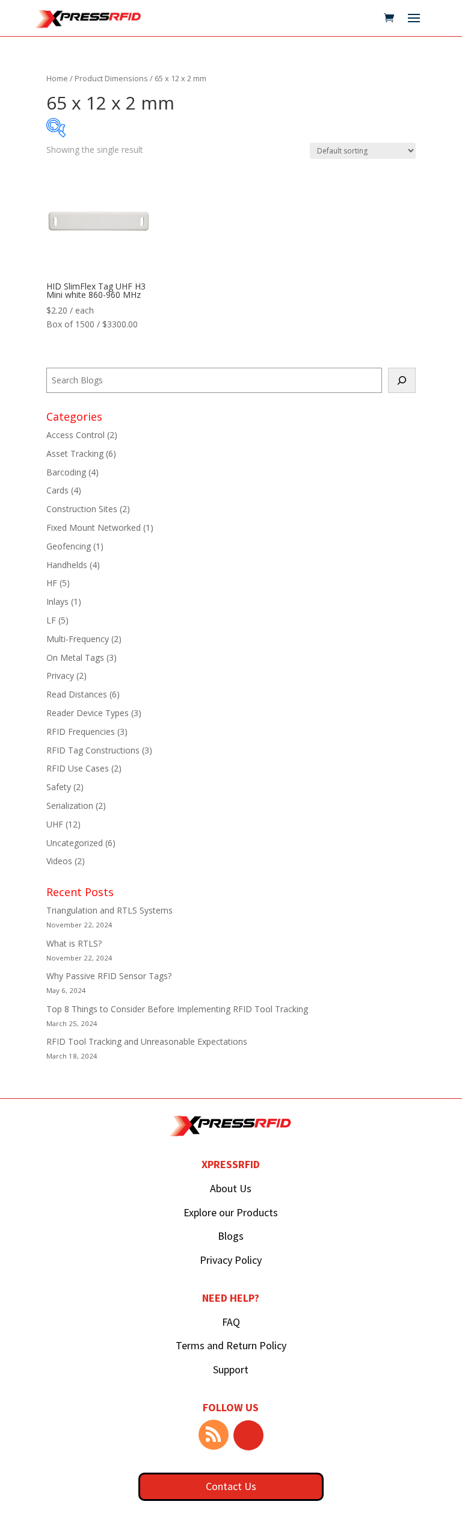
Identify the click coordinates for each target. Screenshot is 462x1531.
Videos (59, 861)
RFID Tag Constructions (93, 750)
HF (51, 583)
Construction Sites (81, 509)
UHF (54, 824)
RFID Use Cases (77, 768)
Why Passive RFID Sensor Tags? (108, 976)
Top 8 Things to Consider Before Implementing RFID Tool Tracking (177, 1009)
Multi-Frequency (77, 639)
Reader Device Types (87, 713)
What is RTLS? (74, 943)
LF (51, 620)
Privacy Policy (231, 1260)
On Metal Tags (75, 657)
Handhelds (66, 565)
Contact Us (231, 1486)
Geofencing (68, 546)
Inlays (57, 601)
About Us (230, 1188)
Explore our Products (230, 1212)
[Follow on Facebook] (248, 1435)
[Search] (402, 380)
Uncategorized (74, 843)
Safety (58, 787)
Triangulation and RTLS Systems (109, 910)
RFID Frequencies (80, 731)
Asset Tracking (74, 453)
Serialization (69, 805)
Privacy (60, 675)
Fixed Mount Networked (93, 527)
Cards (57, 490)
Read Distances (76, 694)
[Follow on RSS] (214, 1435)
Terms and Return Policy (231, 1345)
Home (57, 78)
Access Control (75, 435)
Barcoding (66, 472)
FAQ (231, 1322)
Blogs (231, 1236)
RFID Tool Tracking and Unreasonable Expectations (146, 1041)
